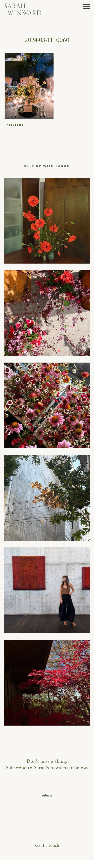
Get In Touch (47, 845)
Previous (15, 125)
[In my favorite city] (47, 590)
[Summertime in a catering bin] (47, 405)
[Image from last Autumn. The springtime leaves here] (47, 683)
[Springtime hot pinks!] (47, 313)
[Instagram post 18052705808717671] (47, 498)
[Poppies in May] (47, 221)
